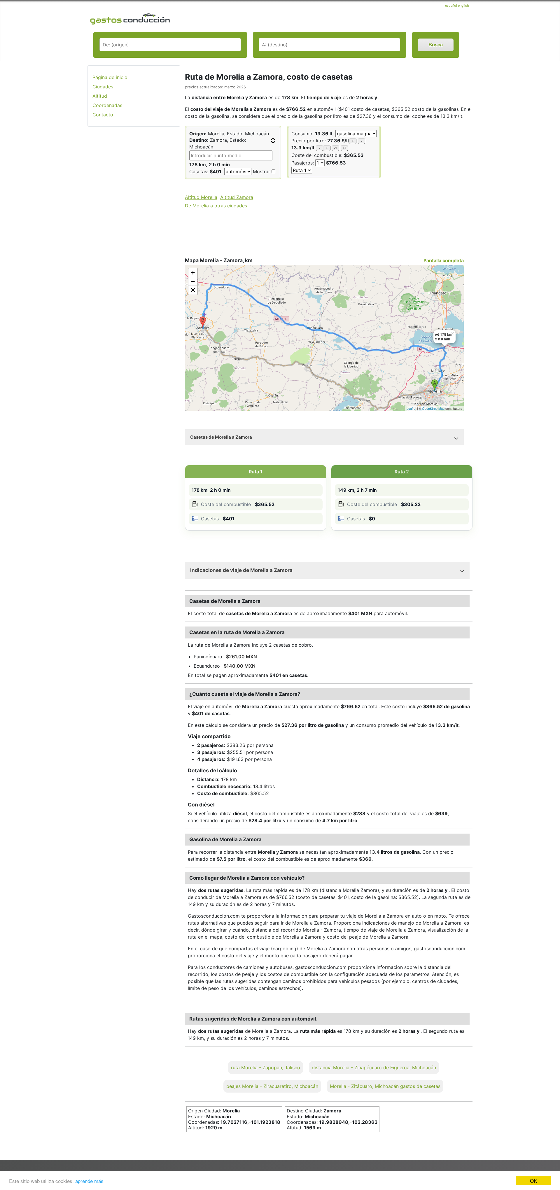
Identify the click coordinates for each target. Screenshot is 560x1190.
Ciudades (102, 87)
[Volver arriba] (549, 1170)
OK (533, 1180)
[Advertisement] (134, 223)
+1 (345, 148)
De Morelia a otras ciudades (216, 206)
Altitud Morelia (201, 197)
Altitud (99, 96)
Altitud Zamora (236, 197)
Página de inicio (109, 77)
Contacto (102, 115)
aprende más (89, 1180)
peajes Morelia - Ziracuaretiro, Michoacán (272, 1086)
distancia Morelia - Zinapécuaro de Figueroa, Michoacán (374, 1067)
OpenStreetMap (433, 408)
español (451, 6)
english (463, 6)
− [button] (193, 281)
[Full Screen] (192, 290)
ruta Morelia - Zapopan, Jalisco (265, 1067)
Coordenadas (107, 105)
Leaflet (411, 408)
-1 (335, 148)
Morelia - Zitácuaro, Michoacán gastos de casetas (385, 1086)
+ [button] (193, 272)
